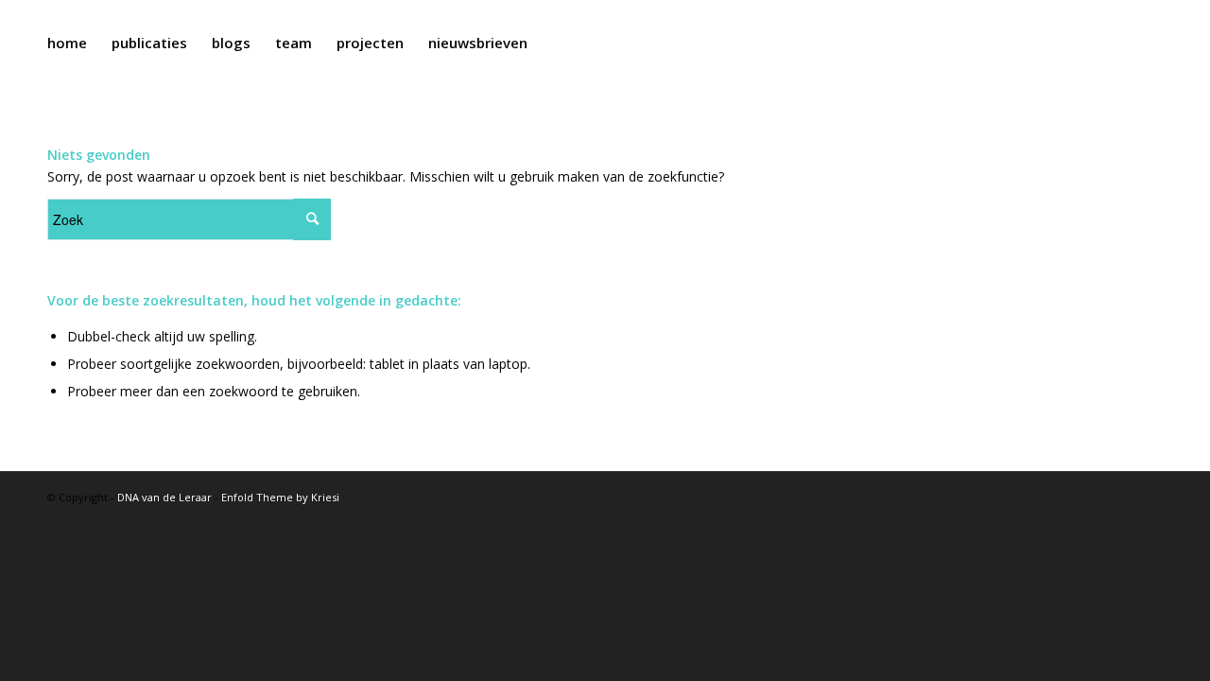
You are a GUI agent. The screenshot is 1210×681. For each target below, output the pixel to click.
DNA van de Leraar (164, 497)
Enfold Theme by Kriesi (280, 497)
